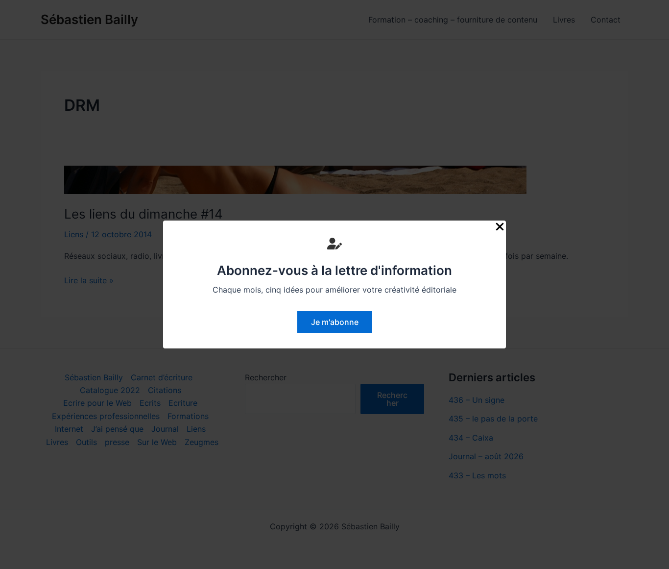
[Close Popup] (500, 227)
